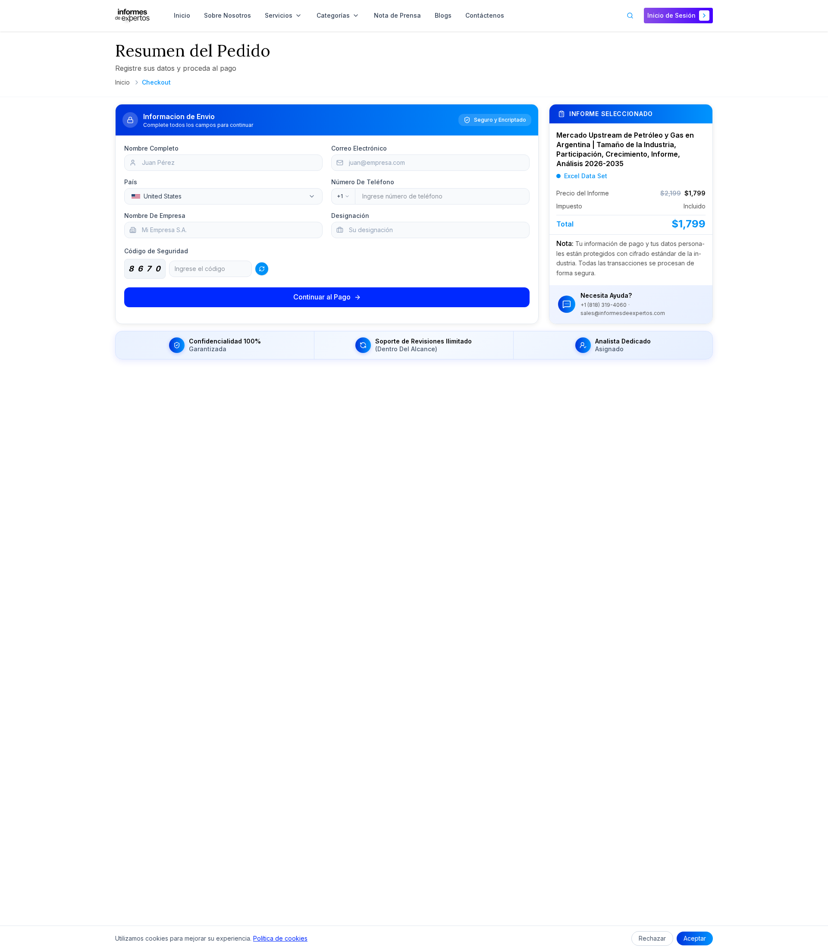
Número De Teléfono (362, 182)
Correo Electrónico (359, 148)
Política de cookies (280, 938)
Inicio (122, 82)
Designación (350, 215)
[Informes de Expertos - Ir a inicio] (132, 15)
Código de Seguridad (156, 251)
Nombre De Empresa (154, 215)
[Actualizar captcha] (261, 268)
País (130, 182)
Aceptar (695, 938)
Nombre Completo (151, 148)
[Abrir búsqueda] (630, 15)
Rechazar (652, 938)
